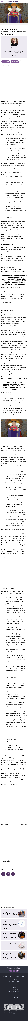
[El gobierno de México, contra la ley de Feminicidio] (21, 945)
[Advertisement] (14, 82)
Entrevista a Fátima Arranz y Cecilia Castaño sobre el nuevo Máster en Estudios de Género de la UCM (7, 827)
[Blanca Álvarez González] (14, 42)
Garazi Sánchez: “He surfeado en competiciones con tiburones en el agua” (22, 827)
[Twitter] (3, 874)
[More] (20, 61)
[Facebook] (8, 874)
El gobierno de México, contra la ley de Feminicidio (10, 944)
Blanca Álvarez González (14, 48)
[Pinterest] (13, 874)
